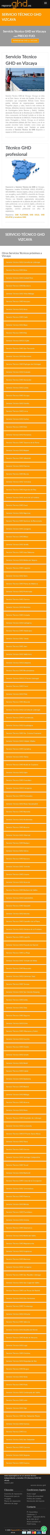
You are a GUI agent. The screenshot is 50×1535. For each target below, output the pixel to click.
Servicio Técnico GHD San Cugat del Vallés (22, 1283)
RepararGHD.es (16, 1530)
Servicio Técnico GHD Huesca (17, 1424)
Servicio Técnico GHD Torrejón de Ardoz (21, 961)
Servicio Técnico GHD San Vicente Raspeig (22, 992)
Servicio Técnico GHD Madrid (17, 1087)
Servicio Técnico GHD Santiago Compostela (23, 1157)
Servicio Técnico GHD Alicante (17, 827)
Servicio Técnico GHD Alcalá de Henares (21, 1338)
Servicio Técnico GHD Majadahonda (20, 1243)
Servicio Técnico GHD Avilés (17, 1000)
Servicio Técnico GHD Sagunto (18, 1015)
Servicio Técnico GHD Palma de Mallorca (22, 584)
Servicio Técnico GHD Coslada (18, 615)
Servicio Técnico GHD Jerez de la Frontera (22, 497)
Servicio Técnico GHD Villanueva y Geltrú (22, 1031)
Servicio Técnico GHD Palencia (18, 1196)
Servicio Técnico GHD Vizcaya (17, 395)
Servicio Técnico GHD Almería (17, 1102)
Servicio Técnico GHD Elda (16, 333)
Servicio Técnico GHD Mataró (17, 450)
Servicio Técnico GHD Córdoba (18, 1353)
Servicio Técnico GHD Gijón (16, 772)
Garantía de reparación (13, 1494)
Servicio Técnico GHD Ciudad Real (19, 278)
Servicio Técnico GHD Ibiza (16, 270)
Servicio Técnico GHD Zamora (17, 599)
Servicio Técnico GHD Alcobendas (19, 819)
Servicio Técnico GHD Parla (16, 1385)
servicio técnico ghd (38, 1485)
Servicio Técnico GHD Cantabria (18, 749)
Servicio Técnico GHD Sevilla (17, 544)
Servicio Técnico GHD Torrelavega (19, 1306)
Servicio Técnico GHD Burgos (17, 1369)
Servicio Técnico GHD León (16, 1400)
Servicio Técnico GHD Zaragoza (18, 529)
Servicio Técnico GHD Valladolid (18, 458)
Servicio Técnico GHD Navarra (18, 859)
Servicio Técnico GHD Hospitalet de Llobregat (23, 1118)
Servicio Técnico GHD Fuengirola (19, 788)
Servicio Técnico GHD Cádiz (17, 317)
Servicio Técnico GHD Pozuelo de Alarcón (22, 945)
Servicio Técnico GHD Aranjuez (18, 301)
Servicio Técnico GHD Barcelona (18, 356)
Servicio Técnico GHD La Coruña (19, 1126)
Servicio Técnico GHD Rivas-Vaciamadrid (22, 804)
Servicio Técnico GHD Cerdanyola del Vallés (23, 1392)
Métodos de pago (11, 1503)
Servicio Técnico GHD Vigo (16, 1408)
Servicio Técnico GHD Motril (17, 1063)
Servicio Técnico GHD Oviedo (17, 1047)
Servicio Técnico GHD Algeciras (18, 513)
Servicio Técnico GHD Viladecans (19, 631)
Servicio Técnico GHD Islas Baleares (20, 552)
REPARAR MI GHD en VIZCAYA (25, 41)
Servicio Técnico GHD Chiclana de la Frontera (24, 929)
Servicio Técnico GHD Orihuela (18, 1314)
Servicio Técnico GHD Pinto (16, 694)
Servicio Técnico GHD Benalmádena (20, 670)
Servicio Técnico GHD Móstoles (18, 607)
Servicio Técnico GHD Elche (17, 1023)
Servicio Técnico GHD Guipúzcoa (19, 1251)
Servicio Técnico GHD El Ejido (17, 341)
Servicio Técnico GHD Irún (16, 1432)
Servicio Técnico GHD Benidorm (18, 286)
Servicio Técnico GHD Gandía (17, 403)
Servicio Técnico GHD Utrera (17, 851)
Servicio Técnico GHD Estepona (18, 663)
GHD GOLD (34, 215)
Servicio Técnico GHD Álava (17, 1142)
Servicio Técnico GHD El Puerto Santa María (23, 1134)
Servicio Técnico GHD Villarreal (18, 835)
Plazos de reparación (12, 1501)
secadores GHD (20, 217)
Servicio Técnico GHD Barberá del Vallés (21, 890)
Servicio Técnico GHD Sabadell (18, 906)
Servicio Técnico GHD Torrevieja (18, 482)
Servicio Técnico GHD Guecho (17, 1039)
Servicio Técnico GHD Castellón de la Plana (23, 921)
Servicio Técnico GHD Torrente (18, 866)
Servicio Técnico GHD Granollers (18, 780)
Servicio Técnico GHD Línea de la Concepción (24, 1181)
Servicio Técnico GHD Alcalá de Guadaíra (22, 765)
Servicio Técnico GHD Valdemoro (19, 654)
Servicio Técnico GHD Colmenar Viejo (20, 976)
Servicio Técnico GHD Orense (17, 1220)
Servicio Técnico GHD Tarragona (18, 1267)
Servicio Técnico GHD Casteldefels (19, 898)
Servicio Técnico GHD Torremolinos (19, 1189)
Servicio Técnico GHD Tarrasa (17, 984)
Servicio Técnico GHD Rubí (16, 427)
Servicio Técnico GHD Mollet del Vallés (21, 1236)
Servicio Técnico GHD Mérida (17, 1204)
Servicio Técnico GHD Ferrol (17, 686)
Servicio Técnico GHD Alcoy (16, 309)
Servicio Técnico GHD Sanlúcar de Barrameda (24, 521)
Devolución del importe (35, 1501)
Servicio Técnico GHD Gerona (17, 1149)
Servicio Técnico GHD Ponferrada (19, 591)
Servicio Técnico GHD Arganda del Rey (21, 490)
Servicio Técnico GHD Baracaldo (18, 968)
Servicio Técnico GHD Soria (16, 1377)
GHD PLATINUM (21, 215)
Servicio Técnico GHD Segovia (18, 1455)
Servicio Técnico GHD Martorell (18, 1173)
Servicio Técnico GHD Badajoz (18, 843)
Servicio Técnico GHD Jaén (16, 646)
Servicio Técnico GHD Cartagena (19, 623)
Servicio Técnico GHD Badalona (18, 1079)
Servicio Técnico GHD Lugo (16, 1345)
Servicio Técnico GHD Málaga (17, 1094)
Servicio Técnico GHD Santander (18, 380)
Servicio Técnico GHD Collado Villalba (20, 741)
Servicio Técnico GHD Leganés (18, 568)
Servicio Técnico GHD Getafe (17, 1055)
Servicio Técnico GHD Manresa (18, 1259)
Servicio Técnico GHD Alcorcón (18, 882)
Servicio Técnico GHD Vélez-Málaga (20, 294)
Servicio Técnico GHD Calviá (17, 1071)
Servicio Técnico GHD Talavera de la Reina (22, 443)
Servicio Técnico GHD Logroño (18, 937)
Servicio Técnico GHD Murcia (17, 474)
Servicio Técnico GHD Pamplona (18, 435)
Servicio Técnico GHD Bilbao (17, 537)
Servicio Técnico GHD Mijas (16, 325)
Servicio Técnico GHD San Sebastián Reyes (23, 1416)
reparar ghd (8, 1483)
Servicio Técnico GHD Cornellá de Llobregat (23, 262)
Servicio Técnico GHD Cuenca (17, 1463)
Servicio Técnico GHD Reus (16, 1110)
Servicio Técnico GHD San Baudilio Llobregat (23, 1275)
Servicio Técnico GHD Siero (16, 576)
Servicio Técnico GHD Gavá (17, 505)
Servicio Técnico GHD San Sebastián (20, 1439)
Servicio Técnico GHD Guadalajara (19, 725)
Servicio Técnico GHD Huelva (17, 419)
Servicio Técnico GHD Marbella (18, 812)
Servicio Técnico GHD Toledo (17, 639)
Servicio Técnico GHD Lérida (17, 388)
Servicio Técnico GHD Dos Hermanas (20, 1298)
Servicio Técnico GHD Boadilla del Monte (22, 1330)
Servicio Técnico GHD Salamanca (19, 1228)
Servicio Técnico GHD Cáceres (18, 1447)
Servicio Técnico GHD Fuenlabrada (19, 718)
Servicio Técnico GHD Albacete (18, 702)
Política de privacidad (35, 1496)
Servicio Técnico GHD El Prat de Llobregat (22, 678)
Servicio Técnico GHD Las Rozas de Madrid (23, 1290)
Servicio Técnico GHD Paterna (17, 466)
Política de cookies (34, 1499)
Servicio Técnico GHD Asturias (17, 914)
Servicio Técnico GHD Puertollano (19, 1212)
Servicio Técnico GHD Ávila (16, 1008)
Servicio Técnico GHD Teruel (17, 1165)
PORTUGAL (31, 1524)
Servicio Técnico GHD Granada (18, 372)
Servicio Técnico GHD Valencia (18, 1322)
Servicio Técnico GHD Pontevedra (19, 796)
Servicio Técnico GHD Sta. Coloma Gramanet (23, 733)
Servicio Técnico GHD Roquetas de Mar (21, 1361)
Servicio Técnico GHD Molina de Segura (21, 560)
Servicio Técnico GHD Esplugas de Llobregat (23, 364)
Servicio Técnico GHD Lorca (17, 411)
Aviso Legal (31, 1494)
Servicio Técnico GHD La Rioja (18, 953)
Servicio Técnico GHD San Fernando (20, 348)
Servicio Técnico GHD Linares (17, 874)
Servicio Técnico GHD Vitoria (17, 757)
